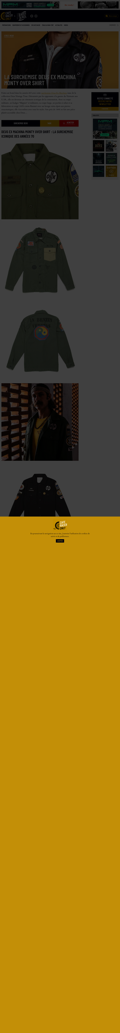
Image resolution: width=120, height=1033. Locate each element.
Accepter (60, 541)
